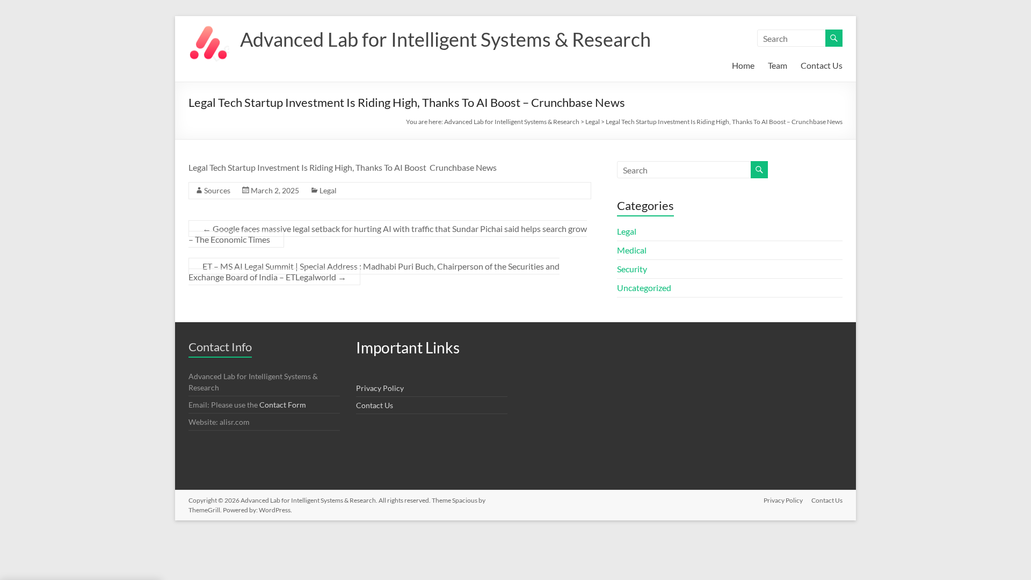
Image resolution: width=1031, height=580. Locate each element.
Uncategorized (644, 287)
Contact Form (282, 404)
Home (743, 65)
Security (632, 269)
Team (777, 65)
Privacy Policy (380, 388)
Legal (328, 190)
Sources (217, 190)
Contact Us (822, 65)
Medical (632, 250)
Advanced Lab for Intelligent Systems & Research (445, 39)
